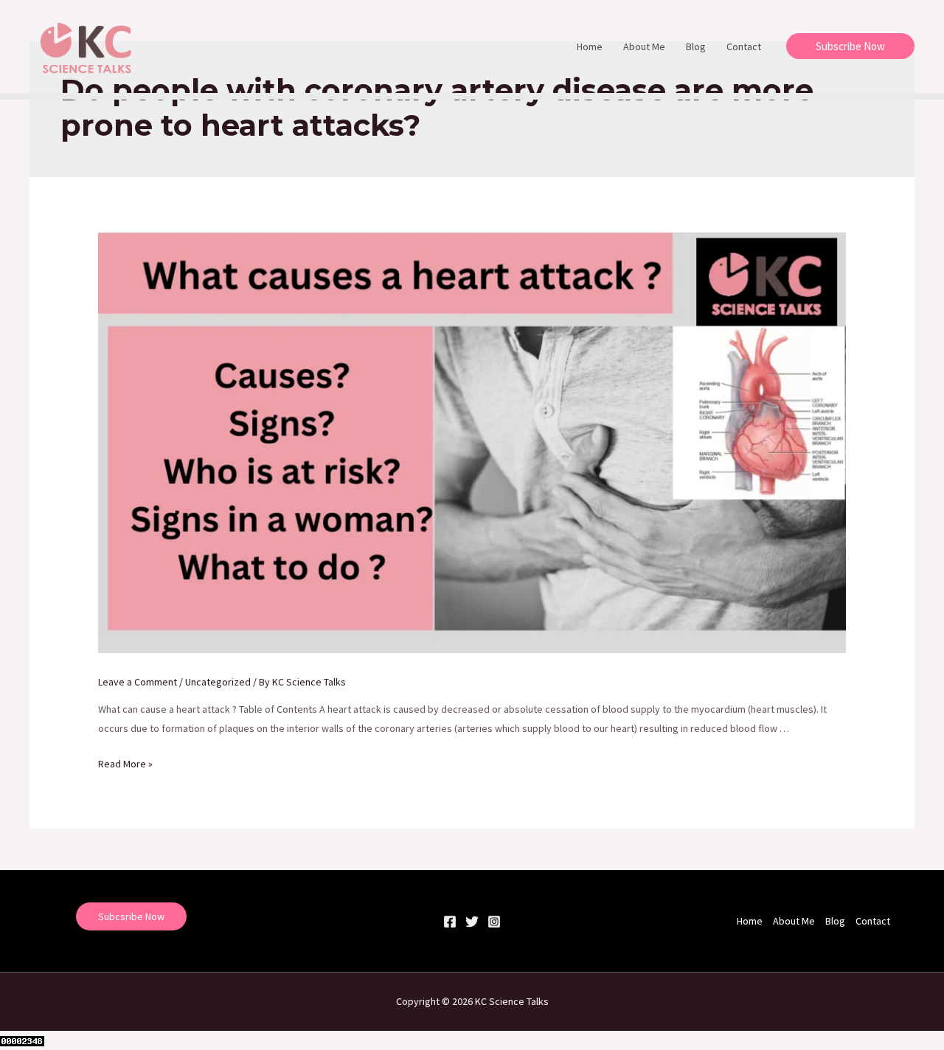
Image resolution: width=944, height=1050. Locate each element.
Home (590, 46)
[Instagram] (494, 921)
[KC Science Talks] (87, 45)
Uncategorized (218, 681)
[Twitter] (472, 921)
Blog (696, 46)
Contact (743, 46)
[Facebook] (450, 921)
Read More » (125, 763)
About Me (644, 46)
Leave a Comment (137, 681)
